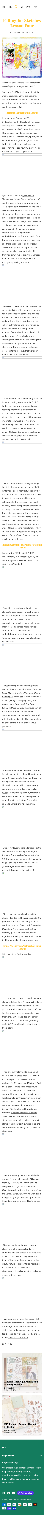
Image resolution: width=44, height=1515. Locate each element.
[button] (30, 7)
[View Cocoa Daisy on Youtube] (13, 1493)
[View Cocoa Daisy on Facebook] (8, 1493)
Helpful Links (8, 1455)
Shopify (28, 1500)
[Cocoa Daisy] (15, 7)
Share (8, 1344)
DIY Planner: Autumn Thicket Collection (20, 1425)
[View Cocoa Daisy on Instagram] (3, 1493)
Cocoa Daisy (12, 1500)
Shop (4, 1447)
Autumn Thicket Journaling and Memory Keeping (21, 1383)
